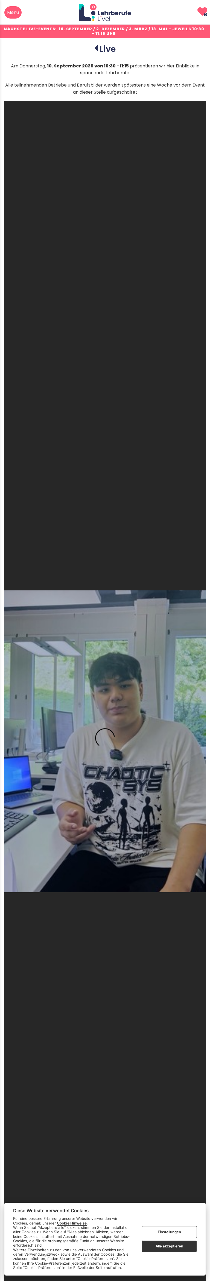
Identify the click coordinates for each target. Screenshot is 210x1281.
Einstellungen (169, 1232)
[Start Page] (105, 12)
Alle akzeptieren (169, 1246)
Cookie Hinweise (72, 1223)
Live (108, 49)
